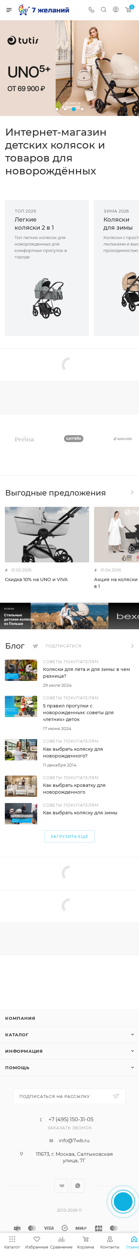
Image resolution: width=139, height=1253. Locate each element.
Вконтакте (61, 1186)
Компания (20, 1018)
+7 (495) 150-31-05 (70, 1119)
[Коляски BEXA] (69, 616)
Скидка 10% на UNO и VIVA (36, 579)
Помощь (17, 1067)
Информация (24, 1051)
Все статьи (132, 646)
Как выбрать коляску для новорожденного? (73, 752)
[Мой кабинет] (116, 10)
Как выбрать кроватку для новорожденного (74, 788)
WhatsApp (78, 1186)
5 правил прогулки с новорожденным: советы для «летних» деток (78, 712)
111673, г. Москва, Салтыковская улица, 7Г (74, 1157)
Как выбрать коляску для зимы (80, 813)
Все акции (132, 492)
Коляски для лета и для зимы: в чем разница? (86, 672)
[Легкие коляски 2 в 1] (47, 298)
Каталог (17, 1034)
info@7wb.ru (74, 1140)
